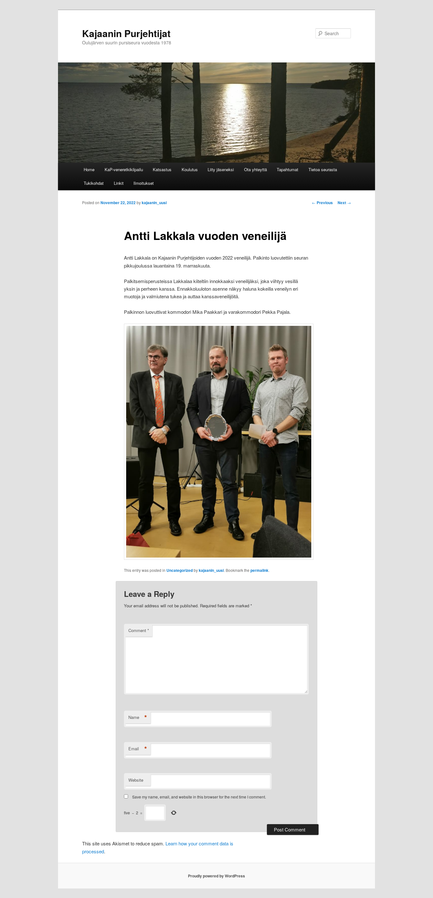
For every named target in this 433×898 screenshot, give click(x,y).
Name (137, 717)
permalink (259, 570)
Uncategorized (179, 570)
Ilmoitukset (143, 183)
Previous (322, 202)
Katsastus (162, 169)
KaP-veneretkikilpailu (124, 169)
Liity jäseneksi (221, 169)
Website (135, 780)
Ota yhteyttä (255, 169)
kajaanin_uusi (154, 202)
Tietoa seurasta (322, 169)
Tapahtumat (287, 169)
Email (137, 749)
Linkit (119, 183)
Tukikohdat (94, 183)
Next (344, 202)
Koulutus (190, 169)
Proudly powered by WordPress (216, 876)
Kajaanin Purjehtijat (126, 33)
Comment (138, 630)
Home (89, 169)
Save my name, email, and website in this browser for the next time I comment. (199, 796)
